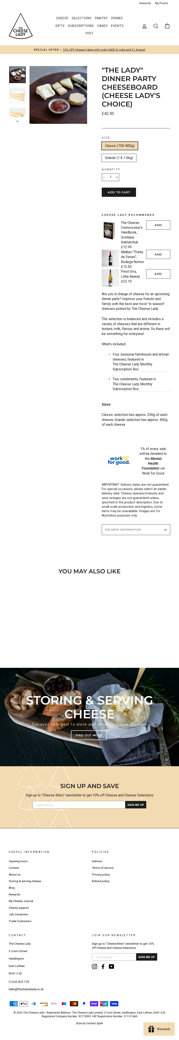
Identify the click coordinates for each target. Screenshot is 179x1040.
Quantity (111, 169)
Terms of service (103, 867)
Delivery (97, 861)
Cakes (102, 26)
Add (158, 225)
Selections (82, 18)
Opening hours (18, 861)
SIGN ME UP (135, 805)
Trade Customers (20, 921)
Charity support (19, 907)
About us (15, 874)
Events (117, 26)
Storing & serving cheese (25, 881)
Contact (14, 867)
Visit (89, 33)
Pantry (101, 18)
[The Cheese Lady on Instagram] (94, 966)
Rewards (145, 3)
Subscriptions (81, 26)
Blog (12, 887)
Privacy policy (101, 874)
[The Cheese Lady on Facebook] (103, 966)
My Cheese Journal (21, 901)
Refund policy (100, 881)
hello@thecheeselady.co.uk (26, 989)
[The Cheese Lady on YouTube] (111, 966)
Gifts (60, 26)
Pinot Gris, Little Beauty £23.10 (130, 276)
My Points (161, 3)
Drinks (117, 18)
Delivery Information (123, 529)
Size (106, 137)
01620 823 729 (19, 981)
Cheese (62, 18)
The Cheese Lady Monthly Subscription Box (132, 366)
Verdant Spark (94, 1023)
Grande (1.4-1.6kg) (119, 158)
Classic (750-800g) (119, 146)
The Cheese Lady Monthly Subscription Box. (132, 386)
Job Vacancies (18, 914)
